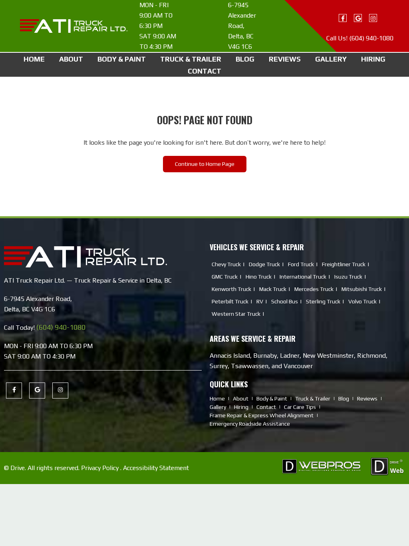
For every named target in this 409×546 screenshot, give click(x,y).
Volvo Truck (362, 301)
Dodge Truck (264, 264)
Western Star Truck (236, 314)
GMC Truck (225, 276)
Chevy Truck (226, 264)
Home (34, 59)
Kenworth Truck (231, 289)
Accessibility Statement (156, 468)
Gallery (331, 59)
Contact (204, 71)
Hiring (373, 59)
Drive (17, 468)
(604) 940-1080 (371, 38)
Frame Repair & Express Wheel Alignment (262, 415)
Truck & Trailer (190, 59)
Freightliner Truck (343, 264)
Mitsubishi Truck (361, 289)
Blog (245, 59)
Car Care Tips (300, 407)
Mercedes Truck (314, 289)
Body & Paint (121, 59)
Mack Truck (272, 289)
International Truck (303, 276)
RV (259, 301)
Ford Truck (301, 264)
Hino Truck (259, 276)
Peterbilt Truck (230, 301)
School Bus (284, 301)
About (71, 59)
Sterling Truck (323, 301)
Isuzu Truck (348, 276)
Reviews (285, 59)
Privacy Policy (100, 468)
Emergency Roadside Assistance (250, 423)
